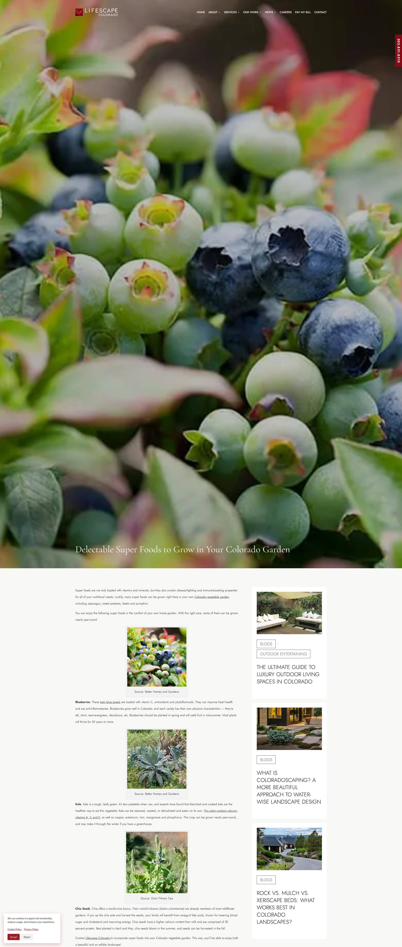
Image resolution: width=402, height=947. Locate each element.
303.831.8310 (398, 50)
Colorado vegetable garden (212, 597)
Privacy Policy (31, 929)
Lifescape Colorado (98, 938)
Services (230, 12)
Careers (286, 12)
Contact (320, 12)
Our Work (250, 12)
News (269, 12)
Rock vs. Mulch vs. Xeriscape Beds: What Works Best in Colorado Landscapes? (286, 907)
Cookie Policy (15, 929)
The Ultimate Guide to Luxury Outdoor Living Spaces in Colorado (288, 674)
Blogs (266, 644)
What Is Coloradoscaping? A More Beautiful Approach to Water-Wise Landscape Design (289, 787)
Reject (27, 937)
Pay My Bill (303, 12)
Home (201, 12)
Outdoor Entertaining (283, 654)
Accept (13, 937)
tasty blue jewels (110, 702)
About (212, 12)
